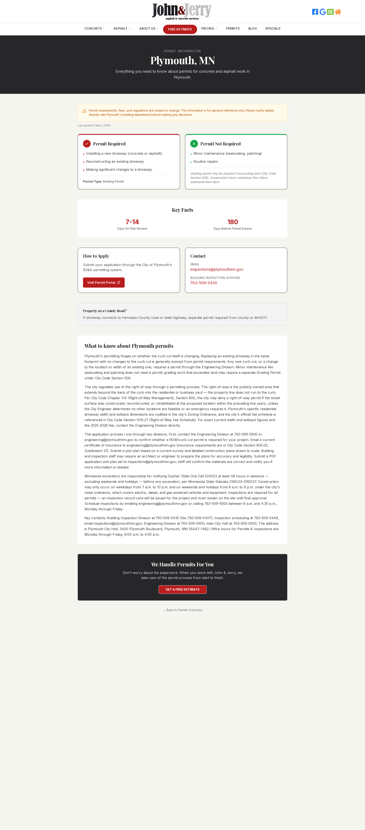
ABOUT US (147, 28)
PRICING (207, 28)
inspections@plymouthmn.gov (216, 269)
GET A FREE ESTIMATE (183, 589)
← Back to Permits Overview (182, 610)
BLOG (252, 28)
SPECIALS (273, 28)
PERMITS (233, 28)
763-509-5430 (203, 283)
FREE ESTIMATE (180, 29)
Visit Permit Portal (101, 282)
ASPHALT (121, 28)
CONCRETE (93, 28)
